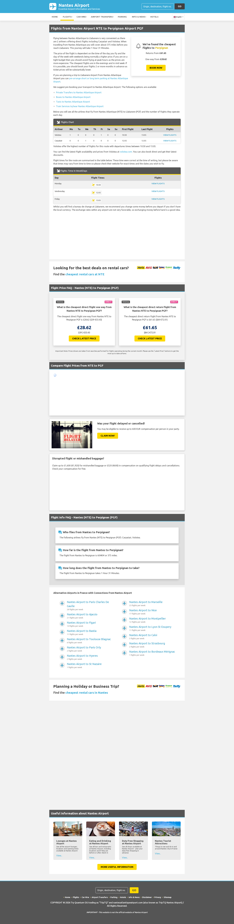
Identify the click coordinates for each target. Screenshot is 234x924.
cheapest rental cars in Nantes (86, 693)
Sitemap (167, 898)
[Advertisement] (117, 239)
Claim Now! (108, 436)
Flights (67, 17)
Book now (156, 67)
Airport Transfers (102, 17)
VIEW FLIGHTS (169, 135)
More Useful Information (117, 867)
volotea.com (126, 151)
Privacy (157, 898)
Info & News (138, 17)
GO (179, 6)
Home (55, 17)
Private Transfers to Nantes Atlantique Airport (78, 92)
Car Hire (81, 17)
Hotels (154, 17)
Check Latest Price (84, 338)
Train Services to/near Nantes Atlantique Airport (79, 106)
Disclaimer (147, 898)
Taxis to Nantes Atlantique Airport (73, 101)
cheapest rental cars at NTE (84, 274)
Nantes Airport (79, 6)
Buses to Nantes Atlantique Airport (73, 97)
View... (59, 856)
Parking (122, 17)
